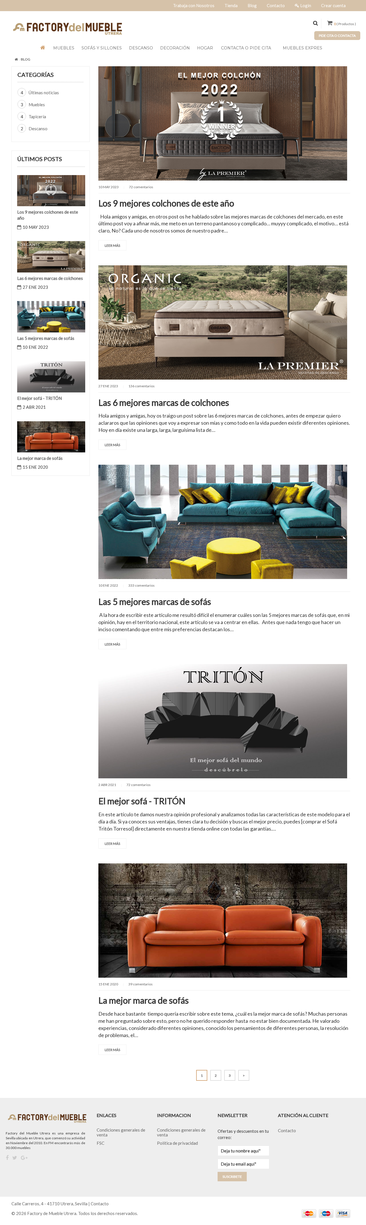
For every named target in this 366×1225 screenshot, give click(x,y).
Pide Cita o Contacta (337, 35)
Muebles (37, 104)
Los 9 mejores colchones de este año (166, 203)
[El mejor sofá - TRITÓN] (51, 376)
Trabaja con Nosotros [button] (193, 5)
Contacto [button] (276, 5)
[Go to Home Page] (16, 59)
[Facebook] (7, 1157)
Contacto (287, 1130)
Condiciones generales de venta (121, 1132)
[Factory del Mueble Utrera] (67, 28)
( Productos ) (345, 24)
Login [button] (305, 5)
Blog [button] (252, 5)
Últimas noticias (44, 92)
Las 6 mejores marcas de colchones (163, 402)
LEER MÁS (112, 245)
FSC (100, 1143)
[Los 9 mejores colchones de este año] (51, 190)
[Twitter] (14, 1157)
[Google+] (24, 1157)
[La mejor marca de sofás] (51, 436)
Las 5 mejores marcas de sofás (154, 601)
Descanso (38, 128)
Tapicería (37, 116)
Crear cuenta (333, 5)
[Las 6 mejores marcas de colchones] (51, 256)
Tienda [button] (231, 5)
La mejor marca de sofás (143, 1000)
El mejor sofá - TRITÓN (141, 801)
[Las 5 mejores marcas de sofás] (51, 316)
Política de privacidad (177, 1143)
